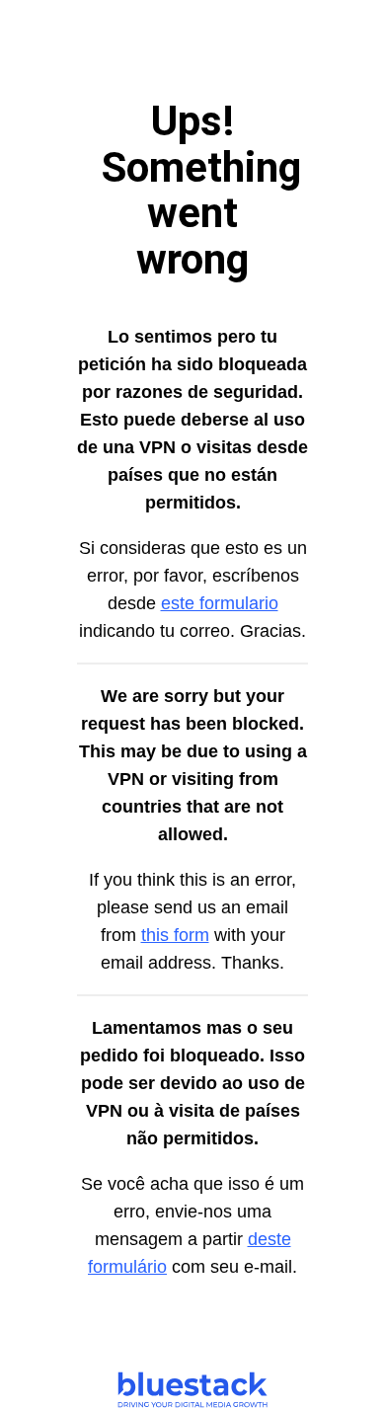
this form (175, 935)
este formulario (219, 603)
